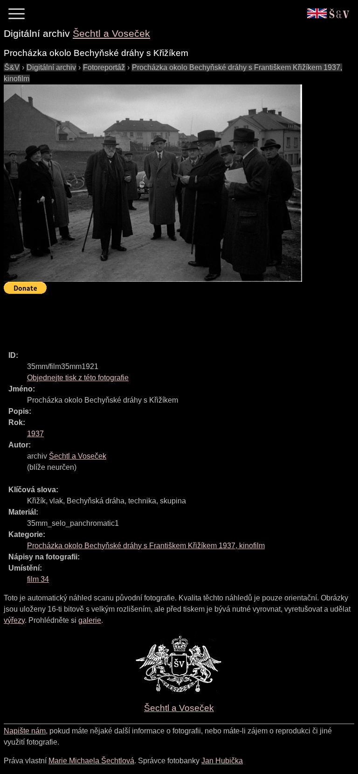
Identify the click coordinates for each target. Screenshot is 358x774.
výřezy (14, 620)
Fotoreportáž (104, 67)
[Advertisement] (173, 318)
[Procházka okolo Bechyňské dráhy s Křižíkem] (153, 183)
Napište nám (25, 731)
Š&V (12, 67)
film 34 (38, 579)
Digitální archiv (51, 67)
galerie (89, 620)
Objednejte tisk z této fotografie (78, 378)
